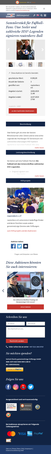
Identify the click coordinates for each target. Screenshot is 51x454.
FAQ (23, 449)
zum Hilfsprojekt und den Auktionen (21, 231)
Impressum (28, 449)
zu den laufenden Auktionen (23, 111)
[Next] (48, 291)
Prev (8, 49)
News (19, 449)
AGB (22, 450)
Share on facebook (13, 246)
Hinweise (33, 2)
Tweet (19, 246)
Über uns (8, 449)
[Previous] (3, 291)
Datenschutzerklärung (22, 10)
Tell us (25, 246)
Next (43, 49)
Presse (14, 449)
